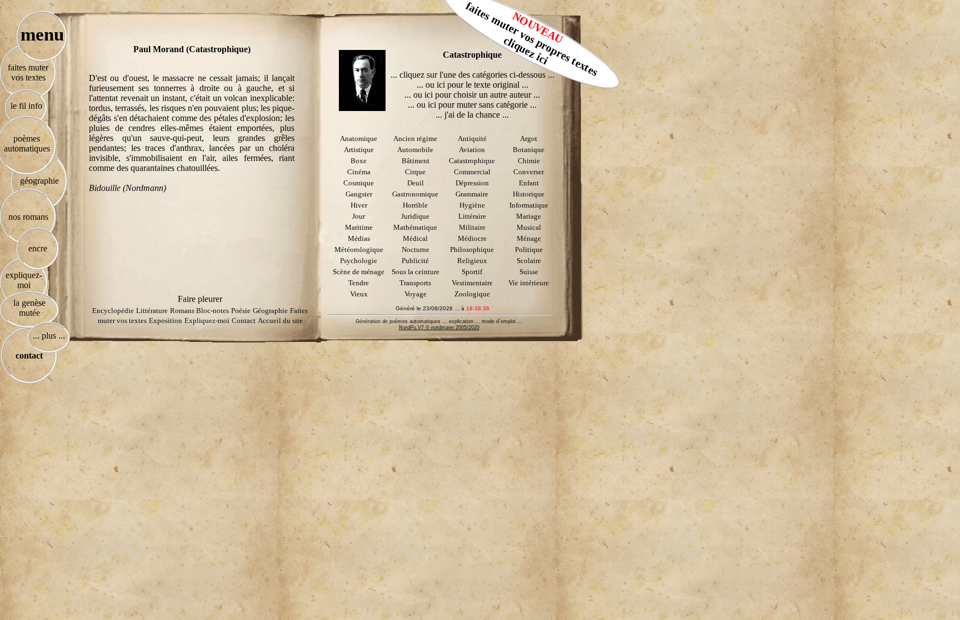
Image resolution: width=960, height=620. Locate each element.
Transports (415, 283)
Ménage (529, 238)
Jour (358, 216)
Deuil (415, 183)
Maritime (359, 227)
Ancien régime (415, 138)
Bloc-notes (212, 310)
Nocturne (415, 249)
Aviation (472, 149)
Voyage (415, 294)
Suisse (528, 272)
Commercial (472, 172)
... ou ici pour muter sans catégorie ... (472, 104)
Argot (528, 138)
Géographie (270, 310)
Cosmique (358, 183)
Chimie (529, 161)
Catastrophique (472, 161)
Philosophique (472, 249)
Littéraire (472, 216)
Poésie (241, 310)
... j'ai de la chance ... (472, 114)
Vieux (359, 294)
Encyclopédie (113, 310)
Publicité (415, 260)
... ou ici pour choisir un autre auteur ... (472, 94)
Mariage (528, 216)
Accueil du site (280, 320)
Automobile (415, 149)
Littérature (152, 310)
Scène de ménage (358, 272)
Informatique (528, 205)
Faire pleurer (200, 299)
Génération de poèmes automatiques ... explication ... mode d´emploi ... (439, 321)
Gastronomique (415, 194)
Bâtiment (415, 161)
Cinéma (359, 172)
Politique (529, 249)
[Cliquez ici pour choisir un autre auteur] (362, 80)
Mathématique (415, 227)
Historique (528, 194)
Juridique (415, 216)
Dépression (472, 183)
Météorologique (358, 249)
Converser (528, 172)
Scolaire (529, 260)
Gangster (359, 194)
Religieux (472, 260)
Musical (529, 227)
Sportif (472, 272)
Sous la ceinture (415, 272)
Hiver (359, 205)
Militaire (472, 227)
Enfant (529, 183)
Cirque (415, 172)
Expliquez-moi (206, 320)
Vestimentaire (472, 283)
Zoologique (472, 294)
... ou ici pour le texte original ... (472, 84)
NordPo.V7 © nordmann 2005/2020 (439, 327)
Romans (183, 310)
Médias (359, 238)
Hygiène (472, 205)
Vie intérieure (528, 283)
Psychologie (358, 260)
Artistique (359, 149)
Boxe (359, 161)
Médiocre (472, 238)
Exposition (165, 320)
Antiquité (472, 138)
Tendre (358, 283)
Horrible (415, 205)
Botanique (528, 149)
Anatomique (358, 138)
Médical (415, 238)
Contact (244, 320)
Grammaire (472, 194)
